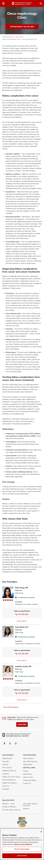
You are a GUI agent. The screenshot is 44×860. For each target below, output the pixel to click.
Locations (5, 774)
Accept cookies (22, 856)
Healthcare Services (8, 37)
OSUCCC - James (8, 804)
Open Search (40, 3)
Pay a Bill (5, 761)
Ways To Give (28, 777)
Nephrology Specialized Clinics (11, 39)
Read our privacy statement (23, 844)
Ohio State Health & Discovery (30, 805)
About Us (5, 786)
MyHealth (5, 789)
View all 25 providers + (11, 707)
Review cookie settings (22, 849)
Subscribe (22, 724)
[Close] (41, 831)
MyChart (5, 764)
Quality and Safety (29, 780)
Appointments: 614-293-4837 (22, 27)
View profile (21, 621)
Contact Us (27, 783)
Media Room (27, 774)
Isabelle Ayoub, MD (23, 666)
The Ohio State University (11, 810)
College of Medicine (9, 807)
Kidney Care (19, 37)
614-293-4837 (23, 614)
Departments (27, 764)
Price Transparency (9, 780)
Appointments (7, 758)
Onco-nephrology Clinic (29, 39)
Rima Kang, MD (21, 587)
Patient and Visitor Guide (11, 777)
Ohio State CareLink (30, 761)
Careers (25, 771)
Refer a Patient (28, 758)
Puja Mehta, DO (21, 627)
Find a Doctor (7, 767)
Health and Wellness (9, 783)
